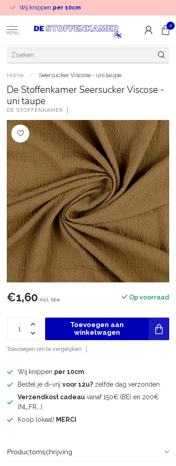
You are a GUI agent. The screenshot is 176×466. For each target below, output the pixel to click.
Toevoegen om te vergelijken (44, 349)
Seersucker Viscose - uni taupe (80, 74)
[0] (165, 30)
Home (15, 74)
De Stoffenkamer (35, 110)
